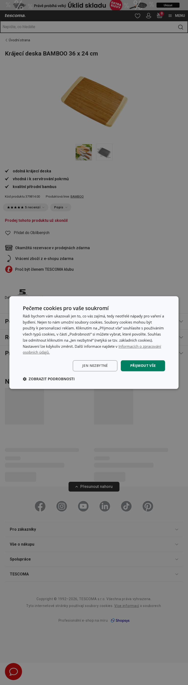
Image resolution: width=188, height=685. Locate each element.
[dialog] (93, 342)
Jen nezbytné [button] (95, 365)
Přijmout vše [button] (143, 365)
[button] (49, 379)
